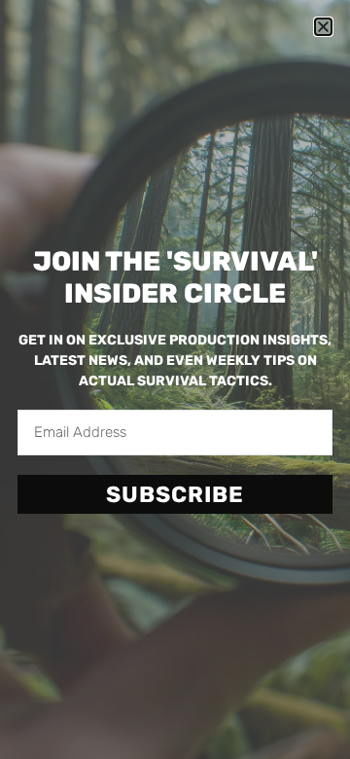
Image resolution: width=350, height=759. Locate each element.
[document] (175, 379)
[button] (323, 26)
